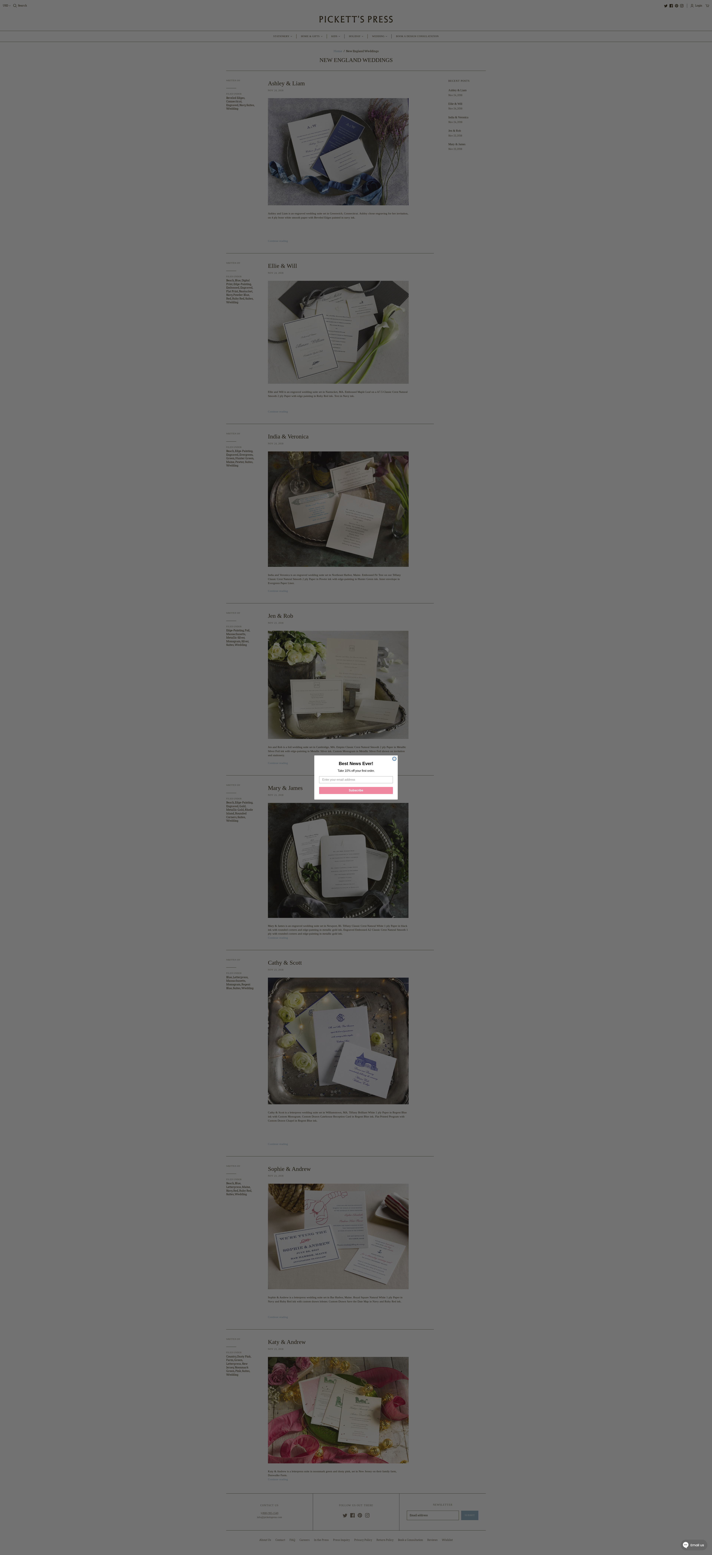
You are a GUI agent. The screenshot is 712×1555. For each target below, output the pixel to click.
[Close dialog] (394, 759)
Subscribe (356, 790)
